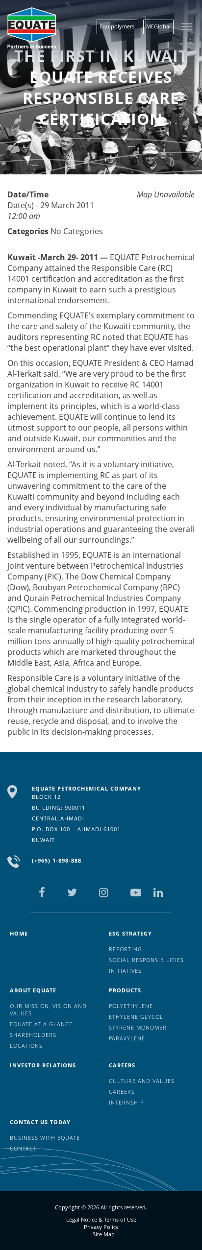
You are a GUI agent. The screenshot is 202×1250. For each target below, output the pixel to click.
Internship (126, 1102)
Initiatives (125, 970)
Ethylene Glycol (136, 1016)
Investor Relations (43, 1065)
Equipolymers (117, 26)
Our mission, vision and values (48, 1009)
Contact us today (40, 1122)
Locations (26, 1045)
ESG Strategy (130, 933)
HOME (19, 933)
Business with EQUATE (45, 1137)
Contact (23, 1148)
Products (125, 990)
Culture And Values (142, 1080)
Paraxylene (127, 1038)
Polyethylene (131, 1006)
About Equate (33, 990)
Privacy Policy (101, 1226)
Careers (122, 1065)
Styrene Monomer (138, 1027)
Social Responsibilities (146, 959)
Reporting (125, 949)
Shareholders (33, 1034)
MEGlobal (158, 26)
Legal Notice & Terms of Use (101, 1219)
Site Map (104, 1234)
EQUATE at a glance (41, 1024)
